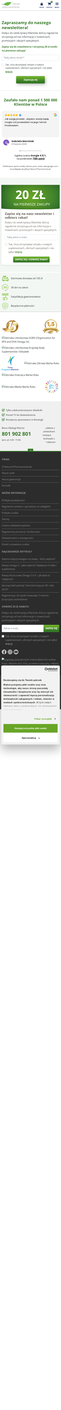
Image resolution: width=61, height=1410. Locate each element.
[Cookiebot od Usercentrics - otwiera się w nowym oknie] (45, 670)
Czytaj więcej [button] (14, 133)
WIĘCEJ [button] (9, 71)
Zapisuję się (30, 79)
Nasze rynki (8, 473)
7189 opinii (39, 158)
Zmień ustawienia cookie (15, 544)
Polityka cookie (10, 512)
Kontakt (6, 485)
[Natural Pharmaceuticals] (11, 5)
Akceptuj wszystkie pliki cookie (30, 728)
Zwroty (5, 519)
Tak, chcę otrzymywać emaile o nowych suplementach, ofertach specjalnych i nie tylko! (28, 66)
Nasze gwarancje (11, 479)
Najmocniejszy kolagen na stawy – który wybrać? (28, 558)
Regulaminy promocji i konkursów (21, 531)
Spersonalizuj (29, 738)
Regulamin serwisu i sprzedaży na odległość (26, 506)
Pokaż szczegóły (43, 719)
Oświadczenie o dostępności (17, 538)
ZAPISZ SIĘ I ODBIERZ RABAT (31, 259)
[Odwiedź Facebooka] (4, 652)
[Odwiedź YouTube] (16, 652)
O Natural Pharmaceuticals (17, 466)
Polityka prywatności (13, 500)
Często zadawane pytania (16, 525)
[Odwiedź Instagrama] (10, 652)
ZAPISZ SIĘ (51, 628)
